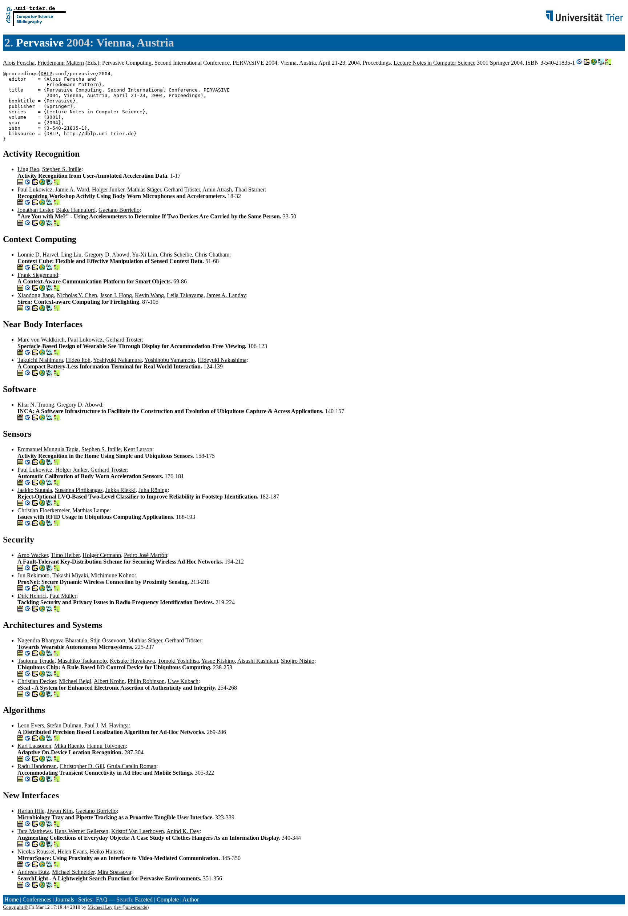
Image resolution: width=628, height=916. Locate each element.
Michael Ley (100, 907)
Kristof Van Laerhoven (137, 831)
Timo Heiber (65, 555)
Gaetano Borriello (119, 210)
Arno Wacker (32, 555)
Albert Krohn (109, 681)
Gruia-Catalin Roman (131, 766)
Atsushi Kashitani (257, 661)
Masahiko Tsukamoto (82, 661)
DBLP (46, 73)
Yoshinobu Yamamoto (169, 360)
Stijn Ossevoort (107, 640)
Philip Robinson (146, 681)
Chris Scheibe (176, 254)
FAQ (102, 899)
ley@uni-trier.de (131, 907)
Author (190, 899)
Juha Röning (153, 490)
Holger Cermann (101, 555)
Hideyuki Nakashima (222, 360)
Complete (168, 899)
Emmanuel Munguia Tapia (47, 449)
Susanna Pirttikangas (78, 490)
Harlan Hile (30, 811)
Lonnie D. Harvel (37, 254)
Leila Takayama (185, 295)
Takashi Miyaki (70, 575)
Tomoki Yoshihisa (178, 661)
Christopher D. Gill (82, 766)
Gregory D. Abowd (106, 254)
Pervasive (40, 42)
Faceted (144, 899)
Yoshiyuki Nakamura (117, 360)
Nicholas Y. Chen (77, 295)
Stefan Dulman (64, 725)
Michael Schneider (73, 872)
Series (85, 899)
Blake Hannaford (76, 210)
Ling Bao (28, 169)
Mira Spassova (114, 872)
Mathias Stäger (144, 189)
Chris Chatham (212, 254)
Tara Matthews (34, 831)
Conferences (37, 899)
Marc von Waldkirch (41, 339)
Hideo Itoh (78, 360)
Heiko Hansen (106, 851)
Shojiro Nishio (297, 661)
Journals (64, 899)
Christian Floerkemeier (43, 510)
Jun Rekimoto (33, 575)
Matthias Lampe (90, 510)
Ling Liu (71, 254)
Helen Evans (72, 851)
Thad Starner (250, 189)
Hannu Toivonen (106, 746)
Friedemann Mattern (60, 63)
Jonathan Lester (35, 210)
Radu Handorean (37, 766)
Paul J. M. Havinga (106, 725)
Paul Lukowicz (34, 189)
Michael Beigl (75, 681)
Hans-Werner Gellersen (81, 831)
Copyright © (15, 907)
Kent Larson (138, 449)
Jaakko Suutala (34, 490)
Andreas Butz (33, 872)
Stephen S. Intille (61, 169)
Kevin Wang (149, 295)
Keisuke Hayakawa (132, 661)
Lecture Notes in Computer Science (434, 63)
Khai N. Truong (35, 404)
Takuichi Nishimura (40, 360)
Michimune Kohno (112, 575)
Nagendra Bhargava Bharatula (52, 640)
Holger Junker (108, 189)
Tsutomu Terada (36, 661)
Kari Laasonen (34, 746)
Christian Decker (36, 681)
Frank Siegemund (37, 275)
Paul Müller (62, 596)
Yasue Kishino (218, 661)
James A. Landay (226, 295)
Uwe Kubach (183, 681)
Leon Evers (30, 725)
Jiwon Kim (60, 811)
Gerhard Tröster (182, 189)
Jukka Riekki (120, 490)
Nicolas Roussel (36, 851)
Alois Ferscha (19, 63)
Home (11, 899)
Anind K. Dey (183, 831)
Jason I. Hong (116, 295)
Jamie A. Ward (72, 189)
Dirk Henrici (32, 596)
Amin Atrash (217, 189)
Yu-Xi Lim (144, 254)
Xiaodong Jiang (35, 295)
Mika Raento (69, 746)
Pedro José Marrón (145, 555)
